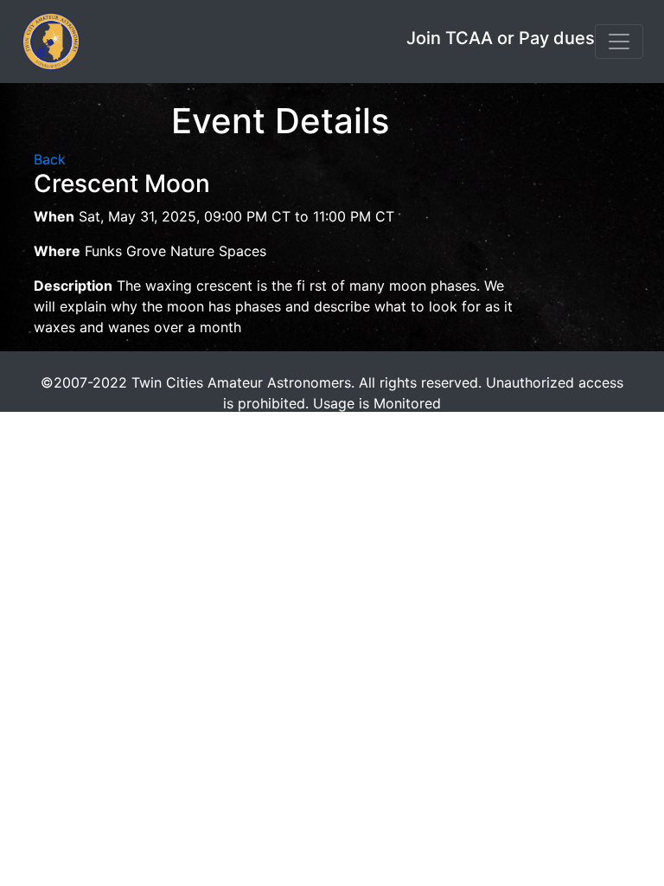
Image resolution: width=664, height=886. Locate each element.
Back (50, 159)
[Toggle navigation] (619, 41)
